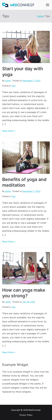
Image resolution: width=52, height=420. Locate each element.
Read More (8, 130)
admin (8, 80)
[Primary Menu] (47, 5)
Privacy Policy (25, 415)
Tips (14, 86)
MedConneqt (34, 410)
